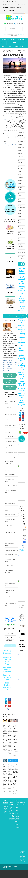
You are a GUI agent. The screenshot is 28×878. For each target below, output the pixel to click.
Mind (10, 46)
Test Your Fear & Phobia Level (21, 375)
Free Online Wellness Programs (20, 195)
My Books (5, 360)
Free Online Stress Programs (20, 152)
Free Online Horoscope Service (20, 228)
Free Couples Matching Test (11, 474)
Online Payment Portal (21, 383)
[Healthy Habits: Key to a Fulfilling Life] (10, 761)
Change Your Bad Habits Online (21, 77)
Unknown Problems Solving (21, 330)
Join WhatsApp (9, 23)
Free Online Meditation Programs (20, 162)
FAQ (5, 813)
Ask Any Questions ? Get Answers (21, 246)
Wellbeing (20, 39)
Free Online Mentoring (21, 319)
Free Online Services (11, 809)
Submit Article (9, 375)
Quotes (16, 46)
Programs (6, 806)
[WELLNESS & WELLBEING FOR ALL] (10, 312)
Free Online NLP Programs (11, 565)
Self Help (13, 39)
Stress (9, 42)
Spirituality (5, 7)
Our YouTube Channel (17, 815)
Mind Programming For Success (21, 126)
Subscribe (10, 646)
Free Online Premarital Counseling (20, 87)
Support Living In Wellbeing (17, 823)
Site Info (8, 1)
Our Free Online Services (7, 669)
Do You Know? (15, 1)
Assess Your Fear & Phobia (11, 485)
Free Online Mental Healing (11, 452)
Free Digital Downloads (7, 686)
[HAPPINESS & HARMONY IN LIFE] (10, 238)
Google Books (10, 362)
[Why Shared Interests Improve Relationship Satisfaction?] (5, 722)
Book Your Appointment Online (21, 59)
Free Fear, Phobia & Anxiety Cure (21, 146)
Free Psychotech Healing (10, 441)
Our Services (13, 4)
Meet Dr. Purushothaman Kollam (21, 252)
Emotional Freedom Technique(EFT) (21, 120)
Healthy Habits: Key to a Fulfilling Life (10, 768)
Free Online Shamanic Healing (20, 173)
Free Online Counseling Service (20, 65)
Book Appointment (10, 381)
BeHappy (3, 46)
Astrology (11, 811)
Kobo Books (9, 364)
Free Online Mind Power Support (20, 212)
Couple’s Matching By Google (21, 366)
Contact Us (11, 10)
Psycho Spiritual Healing (10, 436)
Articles (21, 46)
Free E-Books (10, 370)
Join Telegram (19, 23)
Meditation (22, 42)
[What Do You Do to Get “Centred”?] (15, 722)
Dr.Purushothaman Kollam (21, 621)
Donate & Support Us (21, 395)
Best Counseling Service (10, 414)
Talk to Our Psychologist (10, 457)
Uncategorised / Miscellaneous (8, 51)
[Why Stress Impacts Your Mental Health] (10, 722)
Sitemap (15, 866)
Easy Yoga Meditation (10, 503)
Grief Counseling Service (21, 280)
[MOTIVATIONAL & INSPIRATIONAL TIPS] (10, 282)
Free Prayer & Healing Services (21, 179)
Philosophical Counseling (21, 290)
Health (3, 42)
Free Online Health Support (11, 532)
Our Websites (6, 4)
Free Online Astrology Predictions (20, 222)
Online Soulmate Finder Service (21, 234)
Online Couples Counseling (11, 425)
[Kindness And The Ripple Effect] (5, 761)
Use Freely (12, 7)
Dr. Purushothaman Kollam (24, 519)
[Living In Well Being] (14, 19)
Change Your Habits (10, 387)
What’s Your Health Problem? (20, 189)
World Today (20, 4)
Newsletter (6, 805)
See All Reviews (21, 546)
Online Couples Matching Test (21, 357)
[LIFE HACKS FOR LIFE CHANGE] (10, 267)
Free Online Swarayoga (10, 514)
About (5, 811)
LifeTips (15, 42)
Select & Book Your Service (11, 610)
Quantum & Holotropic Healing (20, 106)
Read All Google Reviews (21, 550)
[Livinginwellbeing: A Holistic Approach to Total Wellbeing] (15, 761)
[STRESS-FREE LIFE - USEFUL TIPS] (10, 297)
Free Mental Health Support (11, 554)
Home (4, 1)
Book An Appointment (7, 677)
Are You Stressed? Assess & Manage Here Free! (7, 657)
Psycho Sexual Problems (21, 309)
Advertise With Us (21, 389)
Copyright (11, 819)
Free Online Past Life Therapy (20, 240)
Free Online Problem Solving (11, 550)
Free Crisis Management (22, 300)
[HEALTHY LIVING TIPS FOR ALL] (10, 252)
